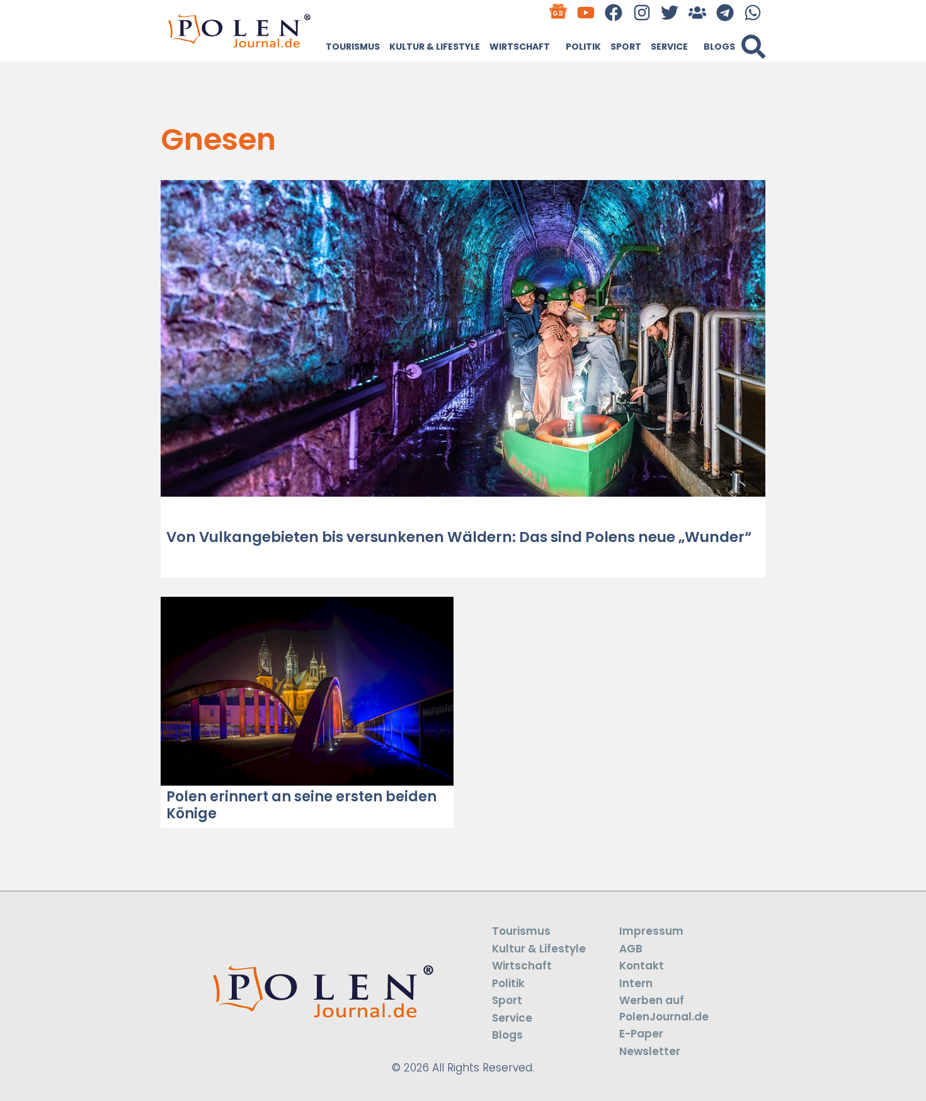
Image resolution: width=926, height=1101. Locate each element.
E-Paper (641, 1033)
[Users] (697, 12)
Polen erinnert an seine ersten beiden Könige (301, 805)
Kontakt (641, 965)
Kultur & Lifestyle (434, 46)
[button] (753, 47)
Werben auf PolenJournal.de (664, 1008)
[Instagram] (641, 12)
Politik (583, 46)
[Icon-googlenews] (558, 12)
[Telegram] (725, 12)
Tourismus (353, 46)
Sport (625, 46)
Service (669, 46)
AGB (631, 948)
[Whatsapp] (753, 12)
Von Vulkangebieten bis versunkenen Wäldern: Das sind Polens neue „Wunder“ (459, 537)
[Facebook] (614, 12)
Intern (636, 983)
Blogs (719, 46)
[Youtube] (586, 12)
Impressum (651, 931)
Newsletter (649, 1051)
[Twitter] (669, 12)
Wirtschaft (519, 46)
